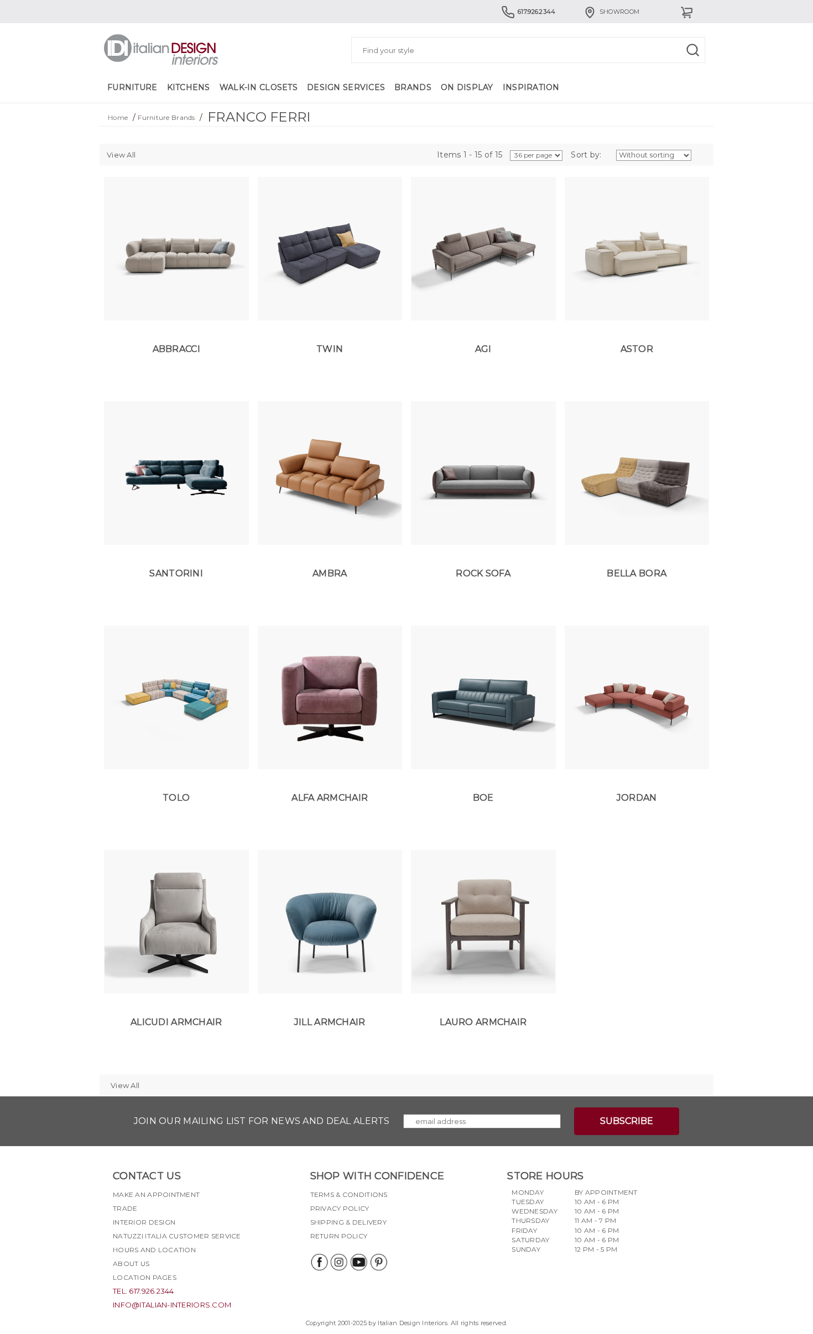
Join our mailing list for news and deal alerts (262, 1121)
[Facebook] (318, 1262)
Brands (412, 87)
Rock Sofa (483, 573)
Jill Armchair (330, 1022)
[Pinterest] (378, 1262)
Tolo (176, 797)
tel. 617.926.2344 (143, 1290)
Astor (637, 349)
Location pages (144, 1277)
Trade (125, 1208)
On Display (467, 87)
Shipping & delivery (348, 1222)
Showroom (619, 11)
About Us (131, 1263)
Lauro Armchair (483, 1022)
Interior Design (144, 1222)
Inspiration (531, 87)
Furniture (132, 87)
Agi (483, 349)
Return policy (339, 1236)
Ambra (329, 573)
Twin (329, 349)
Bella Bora (636, 573)
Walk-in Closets (259, 87)
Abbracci (176, 349)
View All (121, 154)
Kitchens (188, 87)
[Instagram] (338, 1262)
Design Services (346, 87)
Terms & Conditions (349, 1194)
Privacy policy (339, 1208)
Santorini (176, 573)
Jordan (637, 797)
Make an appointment (156, 1194)
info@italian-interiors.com (172, 1304)
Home (118, 117)
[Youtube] (358, 1262)
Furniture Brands (166, 117)
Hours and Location (154, 1250)
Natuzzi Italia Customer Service (177, 1236)
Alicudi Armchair (176, 1022)
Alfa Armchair (329, 797)
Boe (483, 797)
